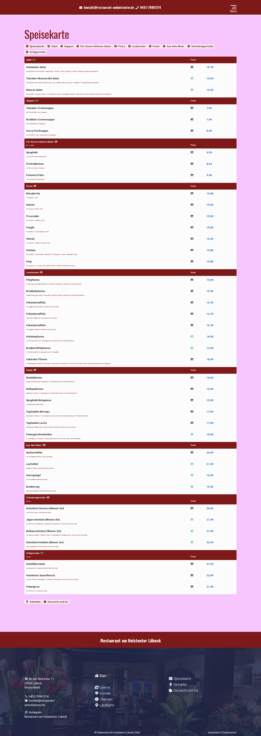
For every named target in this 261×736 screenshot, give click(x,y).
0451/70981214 (38, 696)
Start (103, 675)
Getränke (35, 601)
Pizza (121, 46)
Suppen (68, 46)
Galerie (105, 687)
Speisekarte (37, 46)
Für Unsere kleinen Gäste (95, 46)
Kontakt (105, 693)
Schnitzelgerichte (202, 46)
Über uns (106, 699)
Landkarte (107, 705)
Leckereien (139, 46)
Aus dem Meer (175, 46)
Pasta (156, 46)
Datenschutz (230, 732)
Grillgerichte (37, 51)
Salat (54, 46)
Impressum (214, 732)
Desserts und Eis (58, 601)
